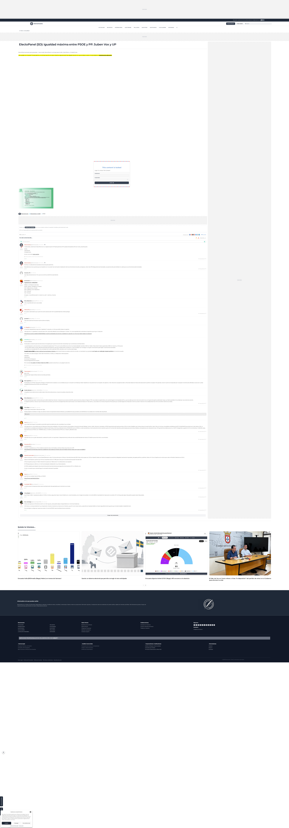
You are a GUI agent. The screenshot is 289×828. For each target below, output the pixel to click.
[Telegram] (202, 625)
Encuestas (109, 27)
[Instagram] (206, 625)
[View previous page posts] (143, 585)
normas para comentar (30, 227)
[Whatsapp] (198, 625)
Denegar (16, 823)
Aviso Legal (21, 825)
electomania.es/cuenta (105, 55)
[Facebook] (196, 625)
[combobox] (258, 24)
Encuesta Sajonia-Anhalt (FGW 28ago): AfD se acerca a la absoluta (167, 578)
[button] (30, 812)
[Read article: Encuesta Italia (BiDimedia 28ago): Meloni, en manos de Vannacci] (49, 553)
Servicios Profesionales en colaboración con (38, 638)
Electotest (145, 27)
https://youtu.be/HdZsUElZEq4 (31, 478)
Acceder (204, 234)
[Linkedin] (212, 625)
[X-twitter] (194, 625)
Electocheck (153, 27)
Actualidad (102, 27)
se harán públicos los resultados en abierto (40, 351)
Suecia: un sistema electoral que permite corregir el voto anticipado (104, 578)
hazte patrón (36, 254)
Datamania (171, 27)
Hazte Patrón (85, 622)
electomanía (38, 23)
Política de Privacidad (14, 825)
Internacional (118, 27)
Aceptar (6, 823)
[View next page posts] (145, 585)
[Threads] (200, 625)
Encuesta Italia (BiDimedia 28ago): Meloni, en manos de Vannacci (39, 578)
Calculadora (162, 27)
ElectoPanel (128, 27)
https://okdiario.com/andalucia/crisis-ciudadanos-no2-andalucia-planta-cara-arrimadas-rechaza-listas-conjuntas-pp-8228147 (54, 449)
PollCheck (136, 27)
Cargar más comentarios (112, 515)
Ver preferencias (26, 823)
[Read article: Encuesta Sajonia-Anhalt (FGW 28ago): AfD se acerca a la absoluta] (176, 553)
